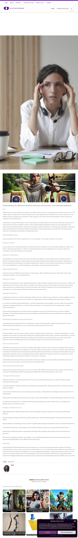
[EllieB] (7, 471)
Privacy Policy (60, 535)
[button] (75, 521)
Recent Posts (11, 461)
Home (6, 2)
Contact (18, 2)
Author (4, 461)
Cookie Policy (53, 535)
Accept (47, 532)
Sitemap (49, 2)
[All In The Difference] (14, 12)
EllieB (12, 465)
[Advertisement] (39, 23)
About (12, 2)
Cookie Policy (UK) (28, 2)
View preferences (67, 532)
